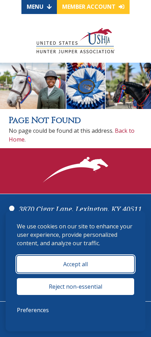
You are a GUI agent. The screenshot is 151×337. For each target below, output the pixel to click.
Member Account (89, 7)
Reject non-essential (75, 286)
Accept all (75, 264)
